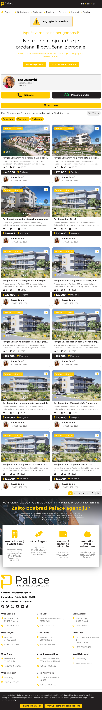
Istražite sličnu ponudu (64, 64)
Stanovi (75, 12)
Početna (9, 12)
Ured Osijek (7, 633)
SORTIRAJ (92, 113)
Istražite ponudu (34, 64)
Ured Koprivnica (45, 673)
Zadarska (37, 12)
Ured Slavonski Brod (47, 654)
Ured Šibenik (8, 614)
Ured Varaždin (8, 673)
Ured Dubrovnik (81, 654)
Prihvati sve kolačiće (31, 706)
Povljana (50, 12)
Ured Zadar (78, 633)
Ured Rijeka (43, 633)
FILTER (53, 105)
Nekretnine (23, 12)
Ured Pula (6, 654)
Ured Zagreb (79, 614)
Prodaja (86, 12)
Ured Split (42, 614)
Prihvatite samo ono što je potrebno (63, 706)
